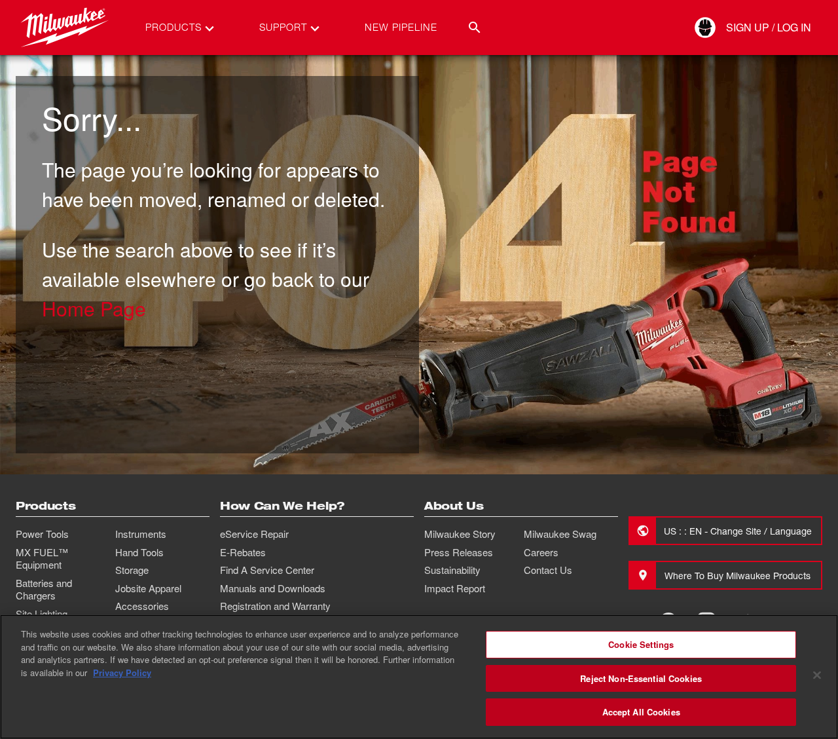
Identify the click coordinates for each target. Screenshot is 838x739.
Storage (132, 570)
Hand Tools (139, 552)
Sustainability (452, 570)
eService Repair (254, 533)
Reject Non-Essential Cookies (641, 678)
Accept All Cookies (641, 712)
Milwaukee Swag (560, 533)
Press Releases (458, 552)
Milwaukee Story (460, 533)
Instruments (140, 533)
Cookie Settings (641, 644)
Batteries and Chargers (44, 590)
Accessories (142, 606)
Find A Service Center (267, 570)
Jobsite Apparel (148, 588)
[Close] (817, 675)
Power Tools (42, 533)
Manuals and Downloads (272, 588)
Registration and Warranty (275, 606)
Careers (541, 552)
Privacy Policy (122, 672)
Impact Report (454, 588)
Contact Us (548, 570)
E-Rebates (243, 552)
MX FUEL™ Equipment (42, 559)
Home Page (94, 308)
